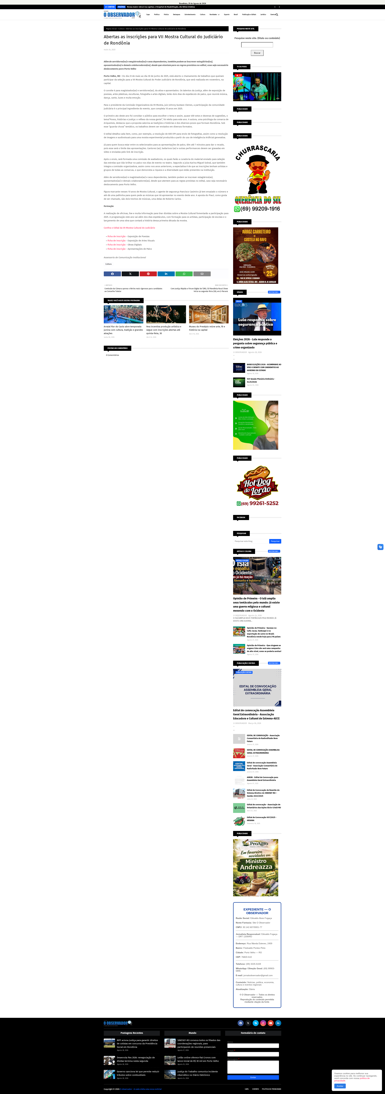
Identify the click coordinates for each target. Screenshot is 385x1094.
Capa (246, 1089)
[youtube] (271, 1023)
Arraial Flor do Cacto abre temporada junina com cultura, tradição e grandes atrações (123, 330)
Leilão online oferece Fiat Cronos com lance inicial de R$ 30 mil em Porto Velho (198, 1059)
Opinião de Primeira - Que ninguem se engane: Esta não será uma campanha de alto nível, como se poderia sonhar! (264, 648)
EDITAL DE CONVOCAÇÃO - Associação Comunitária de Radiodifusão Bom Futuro (263, 738)
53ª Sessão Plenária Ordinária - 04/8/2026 (261, 380)
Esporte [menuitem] (226, 15)
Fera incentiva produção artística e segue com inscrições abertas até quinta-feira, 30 (163, 330)
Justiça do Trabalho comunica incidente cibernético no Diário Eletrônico (197, 1073)
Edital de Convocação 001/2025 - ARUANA (261, 818)
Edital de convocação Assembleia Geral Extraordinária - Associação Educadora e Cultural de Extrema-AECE (256, 714)
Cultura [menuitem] (202, 15)
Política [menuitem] (156, 15)
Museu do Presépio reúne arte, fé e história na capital (207, 328)
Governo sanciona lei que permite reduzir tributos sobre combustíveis (138, 1073)
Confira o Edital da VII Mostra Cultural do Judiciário (129, 227)
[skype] (256, 1023)
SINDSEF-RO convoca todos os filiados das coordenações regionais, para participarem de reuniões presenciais (198, 1043)
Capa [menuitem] (148, 15)
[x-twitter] (248, 1023)
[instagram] (263, 1023)
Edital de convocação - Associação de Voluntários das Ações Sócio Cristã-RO (264, 806)
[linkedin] (278, 1023)
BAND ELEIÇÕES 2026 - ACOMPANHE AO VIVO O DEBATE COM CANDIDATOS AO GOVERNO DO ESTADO (264, 367)
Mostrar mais (273, 292)
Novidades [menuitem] (213, 15)
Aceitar (340, 1086)
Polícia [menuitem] (166, 15)
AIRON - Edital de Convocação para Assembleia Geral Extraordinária (262, 778)
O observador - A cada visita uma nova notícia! (141, 1089)
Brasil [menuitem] (236, 15)
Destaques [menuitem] (176, 15)
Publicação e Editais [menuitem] (249, 15)
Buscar (257, 53)
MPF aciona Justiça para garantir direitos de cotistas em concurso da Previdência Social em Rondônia (137, 1043)
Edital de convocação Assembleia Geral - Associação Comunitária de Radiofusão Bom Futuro (262, 766)
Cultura (121, 29)
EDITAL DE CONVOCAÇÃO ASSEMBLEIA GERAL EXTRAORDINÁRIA (263, 751)
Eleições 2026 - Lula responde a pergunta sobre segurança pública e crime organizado (255, 343)
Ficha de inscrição (117, 236)
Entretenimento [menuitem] (190, 15)
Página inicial (111, 29)
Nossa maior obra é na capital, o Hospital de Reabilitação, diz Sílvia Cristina (161, 7)
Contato (255, 1089)
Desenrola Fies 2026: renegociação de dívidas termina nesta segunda (136, 1059)
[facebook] (241, 1023)
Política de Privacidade (271, 1089)
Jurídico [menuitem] (263, 15)
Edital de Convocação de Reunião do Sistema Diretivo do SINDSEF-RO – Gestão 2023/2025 (263, 793)
